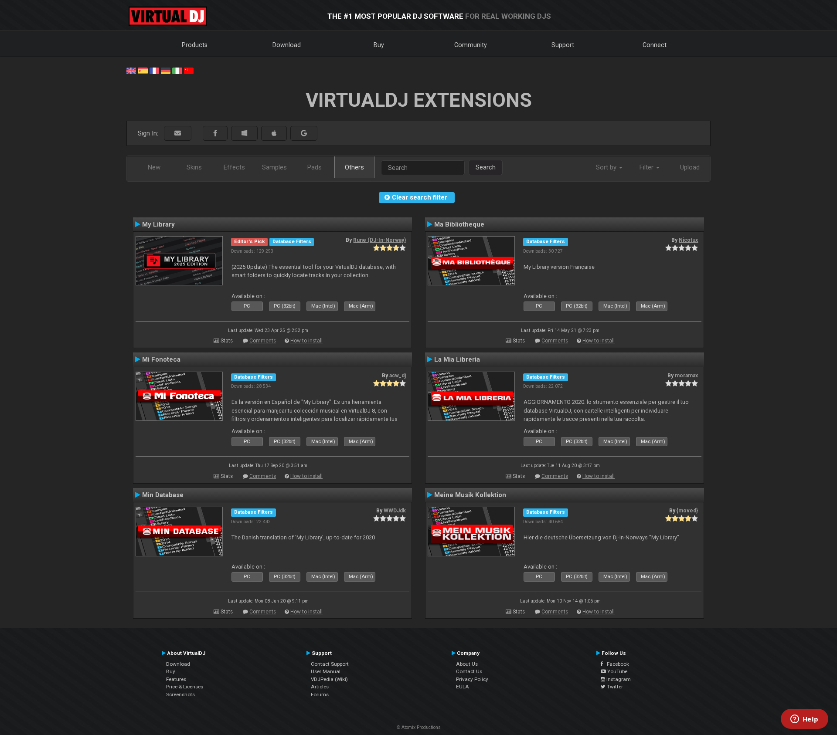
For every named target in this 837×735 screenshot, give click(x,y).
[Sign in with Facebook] (215, 133)
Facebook (616, 664)
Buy (379, 44)
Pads (314, 167)
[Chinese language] (189, 70)
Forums (320, 694)
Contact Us (469, 671)
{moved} (687, 511)
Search (486, 167)
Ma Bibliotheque (459, 224)
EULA (462, 687)
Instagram (618, 679)
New (154, 167)
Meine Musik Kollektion (470, 495)
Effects (234, 167)
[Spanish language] (142, 70)
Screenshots (180, 694)
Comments (262, 341)
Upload (690, 167)
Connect (655, 44)
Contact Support (330, 664)
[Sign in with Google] (303, 133)
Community (470, 44)
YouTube (616, 671)
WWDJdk (395, 511)
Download (286, 44)
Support (562, 44)
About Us (467, 664)
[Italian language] (177, 70)
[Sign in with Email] (177, 133)
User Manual (325, 671)
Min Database (163, 495)
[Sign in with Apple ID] (274, 133)
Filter (647, 167)
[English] (131, 70)
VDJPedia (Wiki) (329, 679)
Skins (194, 167)
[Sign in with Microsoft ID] (244, 133)
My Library (158, 224)
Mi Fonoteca (161, 359)
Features (176, 679)
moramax (686, 376)
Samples (274, 167)
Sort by (607, 167)
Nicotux (688, 240)
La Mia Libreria (457, 359)
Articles (320, 687)
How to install (306, 341)
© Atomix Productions (419, 727)
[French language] (154, 70)
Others (354, 167)
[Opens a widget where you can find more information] (804, 720)
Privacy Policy (472, 679)
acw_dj (397, 376)
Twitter (614, 687)
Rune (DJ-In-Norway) (379, 240)
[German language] (165, 70)
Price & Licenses (184, 687)
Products (195, 44)
